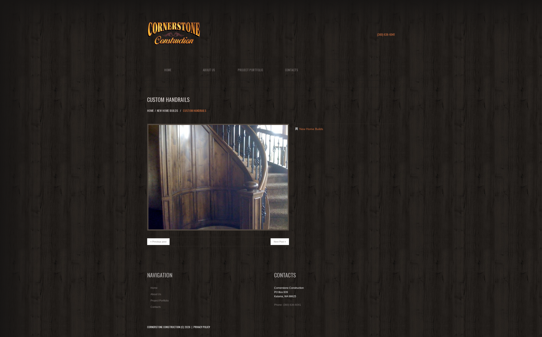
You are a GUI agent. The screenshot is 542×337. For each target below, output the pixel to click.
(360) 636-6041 (386, 34)
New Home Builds (167, 110)
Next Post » (280, 241)
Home (167, 69)
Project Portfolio (250, 69)
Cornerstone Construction (163, 327)
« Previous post (158, 241)
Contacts (291, 69)
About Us (209, 69)
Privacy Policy (202, 327)
